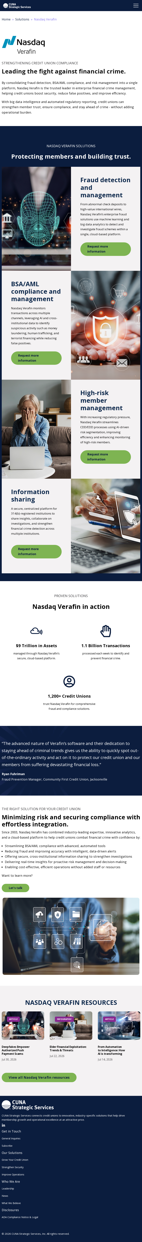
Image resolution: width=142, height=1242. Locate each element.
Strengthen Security (13, 1167)
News (5, 1195)
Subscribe (7, 1145)
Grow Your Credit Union (15, 1159)
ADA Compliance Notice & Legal (20, 1217)
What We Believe (11, 1203)
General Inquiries (11, 1138)
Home (6, 19)
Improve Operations (13, 1174)
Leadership (8, 1188)
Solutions (22, 19)
